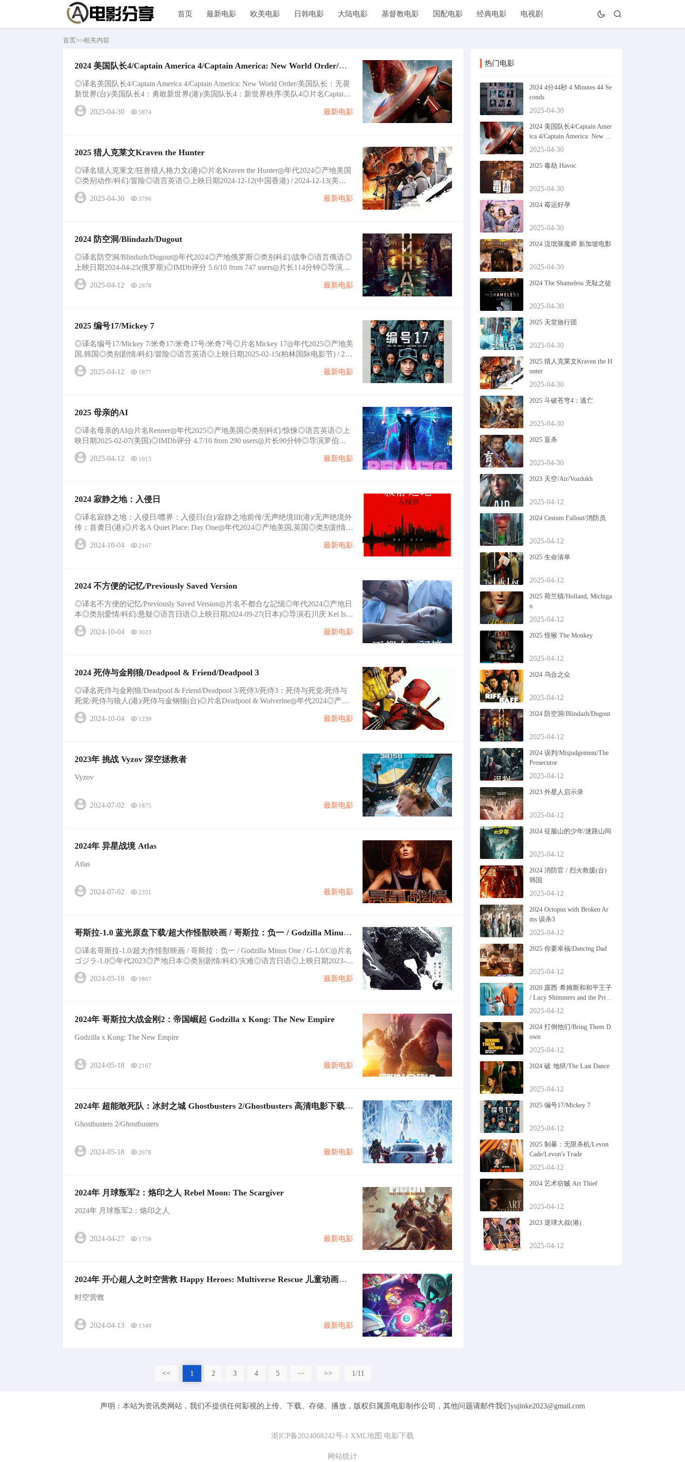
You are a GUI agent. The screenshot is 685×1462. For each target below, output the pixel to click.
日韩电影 (309, 14)
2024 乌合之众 (549, 674)
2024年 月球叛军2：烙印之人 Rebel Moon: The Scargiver (179, 1192)
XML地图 (366, 1436)
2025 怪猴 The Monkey (561, 635)
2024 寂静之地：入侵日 (118, 499)
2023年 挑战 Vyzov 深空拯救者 (131, 759)
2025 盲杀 (543, 439)
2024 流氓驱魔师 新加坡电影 (570, 243)
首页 (185, 14)
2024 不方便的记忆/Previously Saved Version (156, 585)
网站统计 (342, 1456)
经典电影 (492, 14)
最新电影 (221, 14)
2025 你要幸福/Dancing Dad (568, 948)
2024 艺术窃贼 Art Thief (563, 1183)
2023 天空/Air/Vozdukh (561, 478)
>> (328, 1373)
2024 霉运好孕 (549, 204)
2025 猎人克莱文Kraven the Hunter (140, 152)
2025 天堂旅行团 (553, 322)
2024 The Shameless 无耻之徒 (570, 283)
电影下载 (399, 1436)
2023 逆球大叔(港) (555, 1222)
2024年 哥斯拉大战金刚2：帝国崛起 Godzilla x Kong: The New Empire (205, 1019)
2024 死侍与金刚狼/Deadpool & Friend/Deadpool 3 (167, 672)
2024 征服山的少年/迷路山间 (570, 831)
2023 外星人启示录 (556, 792)
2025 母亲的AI (101, 412)
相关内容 (96, 40)
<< (166, 1373)
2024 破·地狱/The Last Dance (569, 1066)
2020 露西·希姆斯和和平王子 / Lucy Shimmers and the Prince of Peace (570, 997)
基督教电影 (400, 14)
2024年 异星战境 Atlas (116, 846)
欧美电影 (265, 14)
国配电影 (448, 14)
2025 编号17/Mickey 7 (114, 325)
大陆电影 (353, 14)
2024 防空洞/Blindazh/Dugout (128, 239)
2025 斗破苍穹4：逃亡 (561, 400)
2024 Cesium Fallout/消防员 (567, 518)
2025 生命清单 (549, 557)
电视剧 (532, 14)
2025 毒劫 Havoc (552, 165)
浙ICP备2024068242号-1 (310, 1436)
